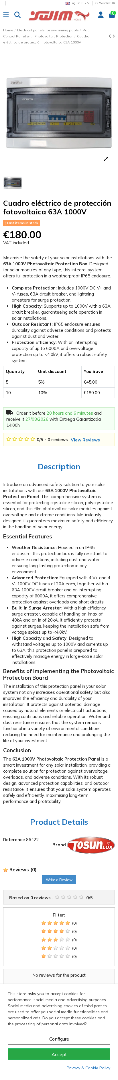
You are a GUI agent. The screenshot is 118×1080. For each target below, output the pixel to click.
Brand (59, 844)
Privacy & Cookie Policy (88, 1068)
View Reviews (85, 440)
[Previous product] (110, 36)
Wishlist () (106, 3)
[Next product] (113, 36)
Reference (14, 839)
